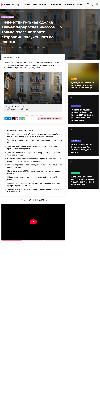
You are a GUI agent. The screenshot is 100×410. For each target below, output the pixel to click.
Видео (80, 4)
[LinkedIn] (6, 118)
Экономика (69, 4)
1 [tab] (11, 240)
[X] (13, 118)
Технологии (55, 4)
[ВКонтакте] (9, 118)
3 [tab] (55, 240)
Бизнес (27, 4)
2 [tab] (33, 240)
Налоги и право (40, 4)
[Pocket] (16, 118)
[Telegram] (20, 118)
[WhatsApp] (23, 118)
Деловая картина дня (10, 4)
